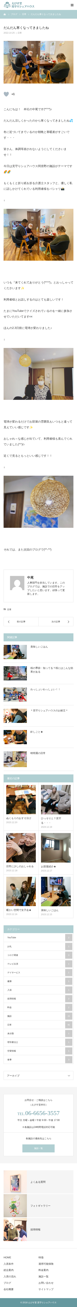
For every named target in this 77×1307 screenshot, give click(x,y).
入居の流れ (10, 1276)
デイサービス (38, 972)
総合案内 (9, 1270)
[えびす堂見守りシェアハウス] (25, 5)
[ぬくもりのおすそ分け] (21, 799)
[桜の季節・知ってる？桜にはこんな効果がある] (15, 673)
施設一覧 (38, 1148)
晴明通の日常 (37, 753)
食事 (38, 1059)
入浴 (38, 990)
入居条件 (9, 1263)
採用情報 (38, 998)
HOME (7, 1257)
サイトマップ (46, 1289)
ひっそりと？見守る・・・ (51, 820)
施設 (38, 1016)
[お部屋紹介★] (56, 848)
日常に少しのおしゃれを (20, 866)
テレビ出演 (38, 964)
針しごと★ (36, 731)
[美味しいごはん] (15, 652)
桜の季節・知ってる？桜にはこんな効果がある (51, 670)
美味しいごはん (39, 646)
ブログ (7, 1282)
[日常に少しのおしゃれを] (21, 847)
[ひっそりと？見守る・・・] (56, 799)
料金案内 (43, 1270)
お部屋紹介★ (48, 866)
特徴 (41, 1257)
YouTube (38, 937)
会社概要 (9, 1289)
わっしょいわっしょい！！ (45, 689)
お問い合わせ (46, 1282)
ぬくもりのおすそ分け (18, 818)
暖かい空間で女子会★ (18, 910)
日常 (20, 33)
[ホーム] (5, 14)
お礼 (38, 946)
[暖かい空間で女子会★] (21, 891)
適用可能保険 (46, 1263)
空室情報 (38, 1051)
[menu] (72, 5)
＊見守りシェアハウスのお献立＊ (49, 710)
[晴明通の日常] (15, 759)
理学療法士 (38, 1042)
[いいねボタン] (6, 94)
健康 (38, 981)
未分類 (38, 1033)
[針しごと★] (15, 737)
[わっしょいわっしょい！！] (15, 695)
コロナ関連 (38, 955)
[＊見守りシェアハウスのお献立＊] (15, 716)
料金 (38, 1007)
